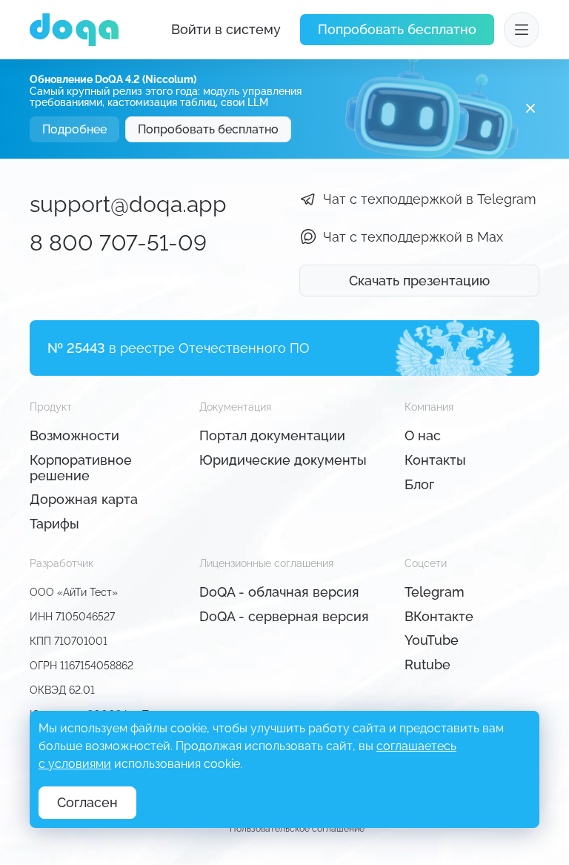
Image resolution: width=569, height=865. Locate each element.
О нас (423, 435)
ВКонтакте (439, 616)
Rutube (427, 664)
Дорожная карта (84, 499)
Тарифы (54, 523)
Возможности (74, 435)
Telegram (435, 592)
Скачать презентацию (419, 280)
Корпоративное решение (81, 467)
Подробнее (74, 129)
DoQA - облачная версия (279, 592)
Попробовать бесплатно (397, 29)
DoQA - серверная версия (284, 616)
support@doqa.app (128, 204)
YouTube (432, 640)
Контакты (435, 460)
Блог (419, 484)
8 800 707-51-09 (118, 243)
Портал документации (272, 435)
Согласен (87, 802)
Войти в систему (226, 29)
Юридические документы (283, 460)
